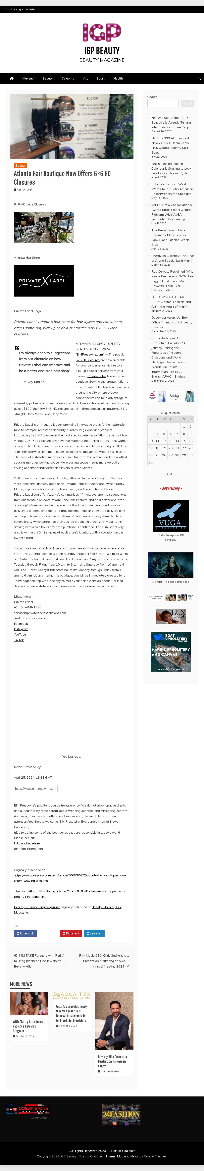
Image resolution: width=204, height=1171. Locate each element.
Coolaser (96, 1156)
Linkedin (95, 933)
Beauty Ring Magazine (30, 897)
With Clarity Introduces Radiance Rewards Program (28, 1026)
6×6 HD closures (88, 360)
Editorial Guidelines (27, 843)
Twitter (49, 933)
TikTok (19, 640)
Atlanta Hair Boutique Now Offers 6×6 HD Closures (64, 891)
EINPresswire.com (90, 354)
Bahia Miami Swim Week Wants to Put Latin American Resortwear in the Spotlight (172, 189)
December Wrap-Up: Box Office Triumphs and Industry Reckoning (171, 322)
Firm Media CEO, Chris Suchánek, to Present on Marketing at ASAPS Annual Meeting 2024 (104, 960)
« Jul (169, 474)
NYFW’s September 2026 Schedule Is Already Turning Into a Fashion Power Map (171, 122)
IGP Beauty (102, 50)
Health (118, 78)
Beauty (47, 78)
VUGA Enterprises (169, 535)
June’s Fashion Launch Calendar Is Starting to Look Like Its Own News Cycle (171, 168)
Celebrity (68, 78)
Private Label (96, 376)
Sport (101, 78)
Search (152, 97)
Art (85, 78)
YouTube (20, 634)
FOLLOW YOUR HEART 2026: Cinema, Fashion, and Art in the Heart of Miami (171, 301)
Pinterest (72, 933)
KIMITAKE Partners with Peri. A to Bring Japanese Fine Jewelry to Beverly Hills (39, 960)
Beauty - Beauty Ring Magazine (37, 907)
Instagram (21, 629)
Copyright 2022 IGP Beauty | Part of (63, 1156)
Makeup (28, 78)
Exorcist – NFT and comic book (170, 581)
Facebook (21, 624)
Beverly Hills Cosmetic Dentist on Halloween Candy (112, 1061)
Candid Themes (155, 1156)
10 (151, 441)
